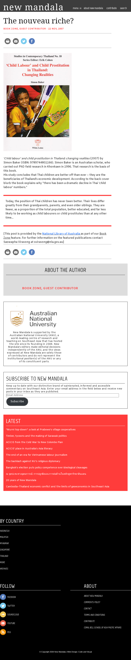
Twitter (11, 606)
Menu (76, 8)
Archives (4, 568)
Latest (13, 421)
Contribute (89, 621)
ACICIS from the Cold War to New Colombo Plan (34, 442)
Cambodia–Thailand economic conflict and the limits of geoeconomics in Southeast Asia (57, 486)
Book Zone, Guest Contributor (24, 29)
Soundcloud (13, 614)
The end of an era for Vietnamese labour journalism (36, 455)
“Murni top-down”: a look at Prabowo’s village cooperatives (41, 429)
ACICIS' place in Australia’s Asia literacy (29, 448)
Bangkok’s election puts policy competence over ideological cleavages (46, 467)
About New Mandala (93, 8)
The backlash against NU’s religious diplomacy (33, 461)
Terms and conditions (94, 615)
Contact (88, 608)
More (2, 562)
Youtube (11, 623)
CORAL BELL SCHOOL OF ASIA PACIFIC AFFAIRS (102, 627)
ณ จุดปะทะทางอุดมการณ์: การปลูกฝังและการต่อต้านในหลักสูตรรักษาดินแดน (46, 474)
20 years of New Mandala (21, 480)
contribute (111, 8)
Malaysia (4, 537)
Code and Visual (85, 652)
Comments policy (92, 602)
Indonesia (4, 531)
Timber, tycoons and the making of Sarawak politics (36, 436)
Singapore (5, 549)
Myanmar (4, 543)
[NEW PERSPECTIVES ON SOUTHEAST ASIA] (33, 7)
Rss (9, 632)
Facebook (11, 597)
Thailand (4, 556)
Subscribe (17, 401)
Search (123, 8)
